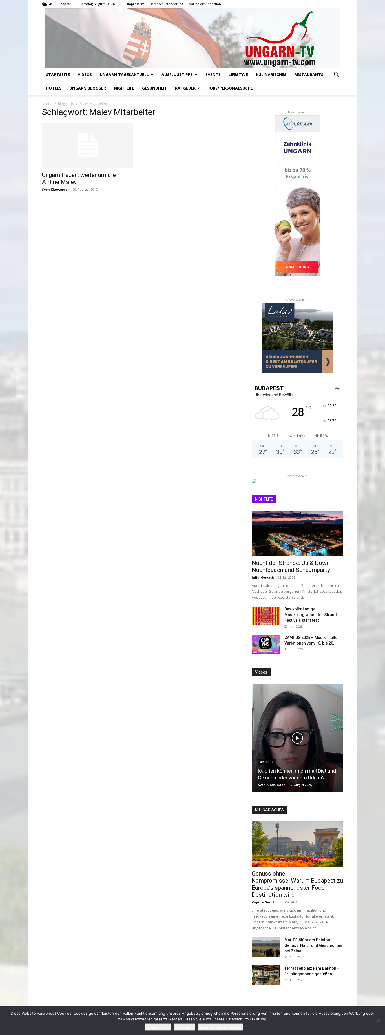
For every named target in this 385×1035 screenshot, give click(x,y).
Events (213, 74)
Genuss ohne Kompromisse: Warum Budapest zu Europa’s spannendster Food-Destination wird (297, 884)
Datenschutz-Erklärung (220, 1027)
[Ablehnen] (378, 1020)
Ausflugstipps (177, 74)
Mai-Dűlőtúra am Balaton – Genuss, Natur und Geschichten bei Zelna (313, 945)
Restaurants (308, 74)
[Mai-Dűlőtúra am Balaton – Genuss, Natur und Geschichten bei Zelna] (266, 947)
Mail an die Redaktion (205, 4)
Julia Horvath (263, 577)
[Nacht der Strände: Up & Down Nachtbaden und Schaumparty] (297, 533)
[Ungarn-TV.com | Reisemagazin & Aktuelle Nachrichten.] (192, 38)
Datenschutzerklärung (166, 4)
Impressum (135, 4)
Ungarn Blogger (87, 88)
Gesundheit (154, 88)
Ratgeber (185, 88)
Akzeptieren (158, 1027)
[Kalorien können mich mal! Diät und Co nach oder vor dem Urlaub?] (297, 738)
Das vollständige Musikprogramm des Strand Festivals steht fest (310, 615)
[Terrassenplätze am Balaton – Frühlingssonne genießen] (266, 975)
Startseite (58, 74)
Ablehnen (184, 1027)
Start (45, 103)
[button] (336, 75)
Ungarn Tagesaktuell (124, 74)
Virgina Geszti (263, 902)
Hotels (53, 88)
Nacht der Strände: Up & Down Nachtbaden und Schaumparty (291, 566)
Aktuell (267, 762)
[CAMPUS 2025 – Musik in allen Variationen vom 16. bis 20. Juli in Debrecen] (266, 644)
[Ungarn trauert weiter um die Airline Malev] (87, 145)
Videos (85, 74)
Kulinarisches (271, 74)
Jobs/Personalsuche (230, 88)
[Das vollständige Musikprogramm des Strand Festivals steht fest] (266, 616)
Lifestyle (238, 74)
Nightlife (124, 88)
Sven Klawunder (55, 189)
